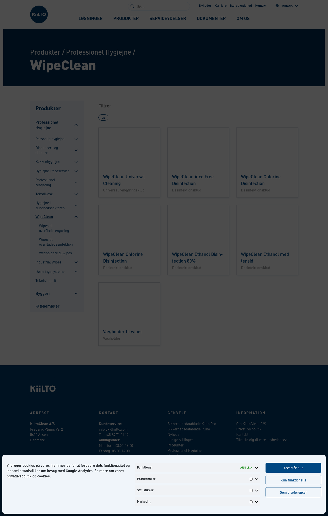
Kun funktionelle (293, 480)
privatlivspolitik (19, 476)
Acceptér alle (293, 467)
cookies (43, 476)
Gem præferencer (293, 492)
